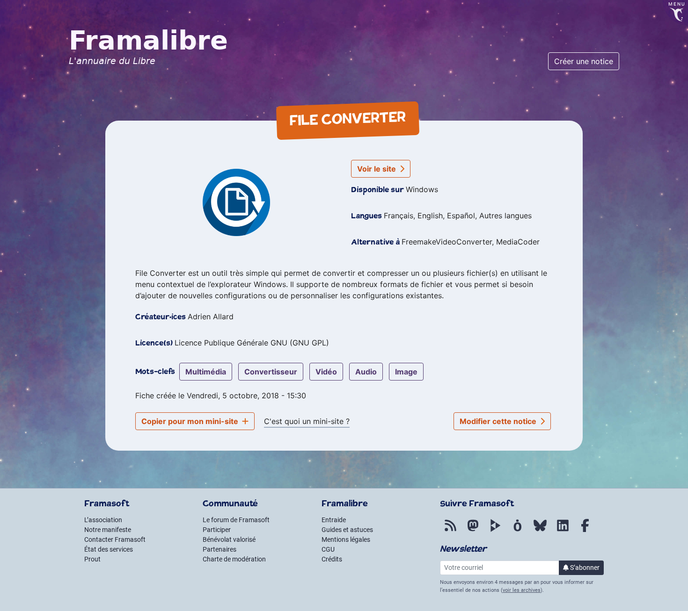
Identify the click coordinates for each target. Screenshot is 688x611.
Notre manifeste (107, 529)
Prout (92, 559)
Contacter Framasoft (115, 539)
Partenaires (219, 549)
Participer (217, 529)
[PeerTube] (495, 530)
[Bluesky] (540, 530)
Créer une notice (583, 61)
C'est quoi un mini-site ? (307, 421)
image (406, 371)
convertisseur (270, 371)
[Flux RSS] (450, 530)
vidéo (326, 371)
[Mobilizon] (517, 530)
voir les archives (522, 590)
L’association (103, 520)
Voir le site (377, 168)
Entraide (334, 520)
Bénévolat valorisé (229, 539)
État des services (108, 549)
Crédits (332, 559)
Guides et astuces (347, 529)
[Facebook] (585, 530)
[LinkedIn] (562, 530)
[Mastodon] (472, 530)
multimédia (205, 371)
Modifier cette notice (499, 421)
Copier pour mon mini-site (190, 421)
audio (366, 371)
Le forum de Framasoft (236, 520)
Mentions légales (346, 539)
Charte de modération (234, 559)
